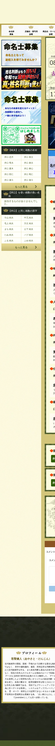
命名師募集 (11, 32)
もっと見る (21, 186)
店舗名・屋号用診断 (31, 32)
